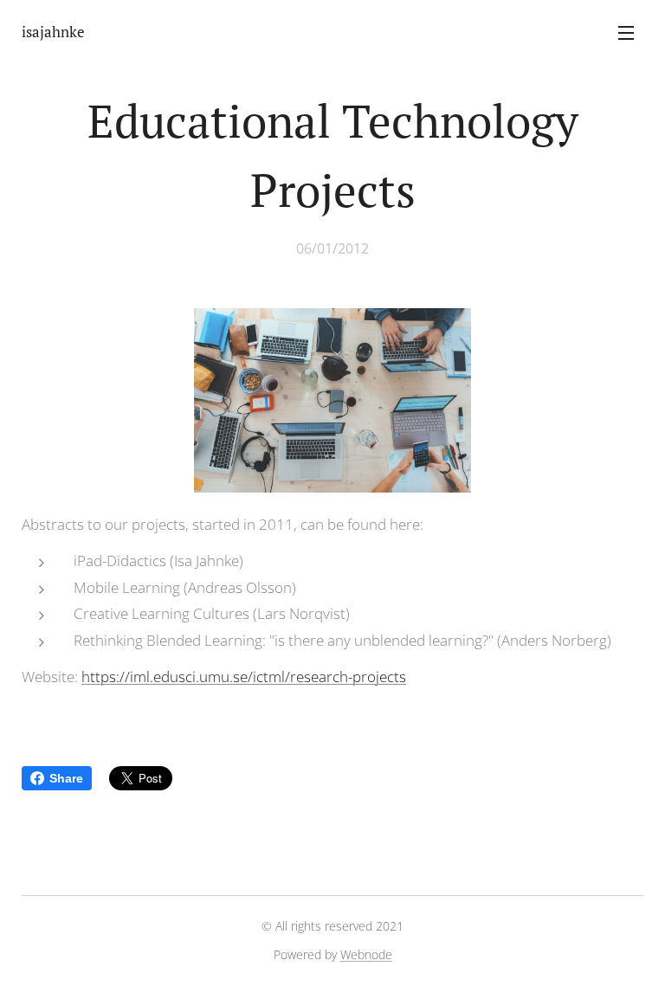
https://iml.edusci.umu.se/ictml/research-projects (243, 676)
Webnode (366, 954)
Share (66, 778)
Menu (626, 32)
